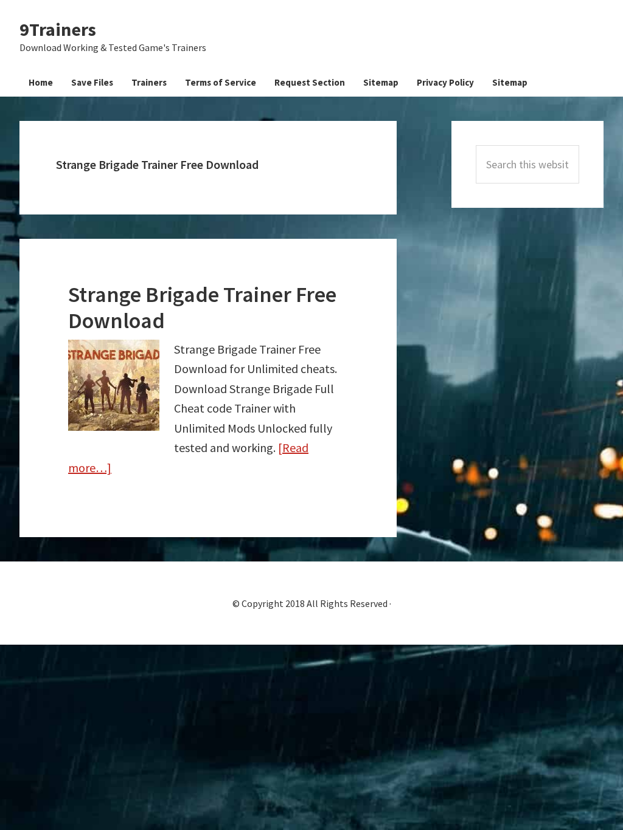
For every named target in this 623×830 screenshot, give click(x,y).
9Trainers (57, 29)
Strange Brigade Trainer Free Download (202, 307)
